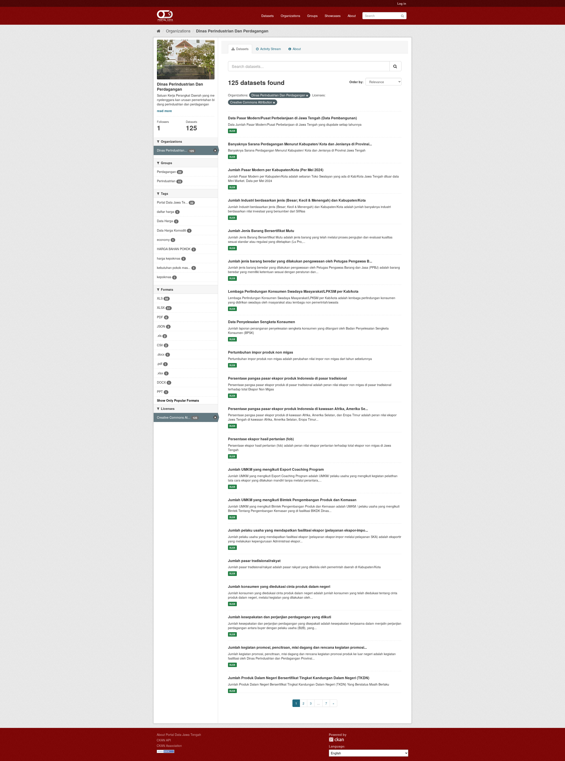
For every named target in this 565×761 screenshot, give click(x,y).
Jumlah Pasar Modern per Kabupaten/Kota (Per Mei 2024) (275, 169)
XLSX (232, 131)
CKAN (336, 739)
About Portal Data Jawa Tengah (179, 734)
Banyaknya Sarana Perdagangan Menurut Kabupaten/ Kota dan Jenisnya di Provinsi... (300, 143)
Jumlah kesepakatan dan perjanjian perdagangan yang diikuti (279, 616)
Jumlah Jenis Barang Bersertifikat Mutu (261, 230)
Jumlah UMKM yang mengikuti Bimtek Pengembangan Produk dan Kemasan (292, 499)
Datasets (267, 15)
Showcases (333, 15)
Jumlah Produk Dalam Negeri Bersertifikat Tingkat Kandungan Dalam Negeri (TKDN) (298, 677)
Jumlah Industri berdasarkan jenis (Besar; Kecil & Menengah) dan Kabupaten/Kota (297, 200)
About (352, 15)
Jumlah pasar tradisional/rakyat (254, 560)
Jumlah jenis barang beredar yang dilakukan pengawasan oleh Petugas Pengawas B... (300, 261)
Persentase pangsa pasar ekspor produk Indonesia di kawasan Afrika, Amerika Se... (298, 408)
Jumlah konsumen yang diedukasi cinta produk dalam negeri (279, 586)
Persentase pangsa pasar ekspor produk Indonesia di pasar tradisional (287, 378)
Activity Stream (270, 49)
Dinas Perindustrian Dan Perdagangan (232, 31)
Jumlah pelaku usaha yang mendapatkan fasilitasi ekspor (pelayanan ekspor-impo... (298, 530)
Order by (355, 82)
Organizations (290, 15)
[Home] (158, 31)
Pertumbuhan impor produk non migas (260, 352)
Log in (401, 3)
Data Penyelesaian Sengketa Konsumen (261, 321)
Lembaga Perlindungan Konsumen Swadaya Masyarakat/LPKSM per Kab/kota (293, 291)
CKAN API (164, 740)
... (318, 703)
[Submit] (402, 15)
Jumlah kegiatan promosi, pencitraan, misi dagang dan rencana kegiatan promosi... (297, 647)
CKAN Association (169, 745)
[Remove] (307, 95)
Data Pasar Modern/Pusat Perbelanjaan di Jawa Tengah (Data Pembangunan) (292, 117)
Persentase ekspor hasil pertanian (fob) (261, 438)
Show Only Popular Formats (178, 400)
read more (164, 111)
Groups (312, 15)
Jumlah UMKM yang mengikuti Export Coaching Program (276, 469)
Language (336, 746)
